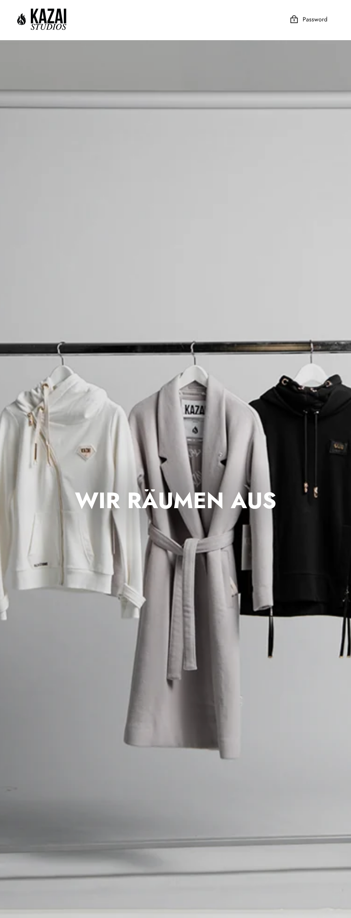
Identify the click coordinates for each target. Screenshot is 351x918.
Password (315, 19)
